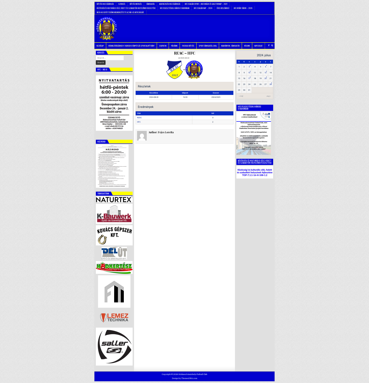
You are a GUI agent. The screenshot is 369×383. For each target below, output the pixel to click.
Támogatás (150, 3)
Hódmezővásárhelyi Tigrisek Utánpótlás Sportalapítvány (131, 45)
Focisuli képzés (188, 45)
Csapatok (162, 45)
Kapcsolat (258, 45)
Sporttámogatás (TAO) (208, 45)
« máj (241, 96)
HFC (139, 122)
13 (265, 73)
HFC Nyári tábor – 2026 (243, 8)
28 (271, 84)
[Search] (272, 45)
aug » (269, 96)
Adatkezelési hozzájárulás (169, 3)
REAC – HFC (184, 53)
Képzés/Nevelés (136, 3)
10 (249, 73)
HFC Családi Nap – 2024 (203, 8)
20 (265, 78)
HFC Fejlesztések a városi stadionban (174, 8)
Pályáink (174, 45)
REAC (139, 118)
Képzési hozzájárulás (105, 3)
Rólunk (247, 45)
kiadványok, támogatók (230, 45)
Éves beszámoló (223, 8)
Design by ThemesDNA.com (184, 378)
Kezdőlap (100, 45)
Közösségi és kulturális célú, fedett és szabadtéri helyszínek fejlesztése (126, 8)
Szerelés (121, 3)
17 (249, 78)
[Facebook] (268, 45)
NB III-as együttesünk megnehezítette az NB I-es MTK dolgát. (120, 12)
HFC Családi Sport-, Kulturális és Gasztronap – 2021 (206, 3)
